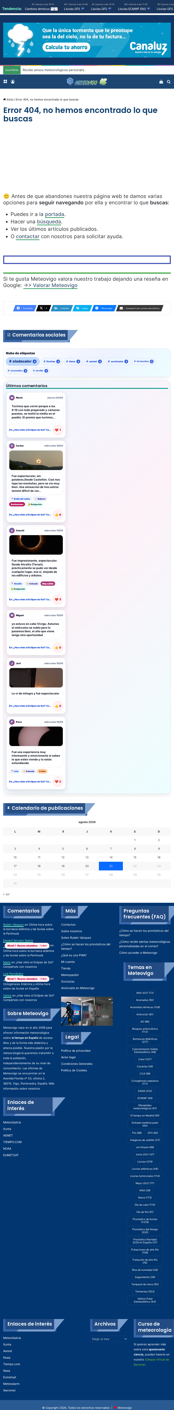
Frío (137, 1132)
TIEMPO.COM (12, 1142)
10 (15, 857)
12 (63, 857)
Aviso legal (68, 1057)
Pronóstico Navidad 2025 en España (145, 1241)
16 (158, 857)
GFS (153, 1132)
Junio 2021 (145, 1154)
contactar (27, 236)
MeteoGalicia (12, 1122)
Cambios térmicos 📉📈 (41, 9)
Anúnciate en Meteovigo (77, 988)
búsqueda (49, 222)
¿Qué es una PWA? (74, 955)
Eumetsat (9, 1377)
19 (63, 866)
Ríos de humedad (145, 1269)
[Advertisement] (87, 161)
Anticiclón (144, 1014)
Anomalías (145, 1000)
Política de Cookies (74, 1070)
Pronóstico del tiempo (145, 1231)
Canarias (145, 1066)
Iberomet (9, 1390)
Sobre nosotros (71, 931)
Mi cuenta (68, 961)
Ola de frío (145, 1211)
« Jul (6, 894)
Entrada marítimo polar (145, 1124)
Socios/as (67, 981)
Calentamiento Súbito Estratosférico (145, 1050)
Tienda (65, 968)
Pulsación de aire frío (145, 1261)
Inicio (9, 99)
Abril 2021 (145, 992)
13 (87, 857)
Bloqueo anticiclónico (145, 1030)
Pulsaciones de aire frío (145, 1251)
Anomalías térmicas (145, 1007)
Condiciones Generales (77, 1063)
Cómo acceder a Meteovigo (138, 952)
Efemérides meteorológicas (145, 1107)
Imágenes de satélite (145, 1140)
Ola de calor (145, 1204)
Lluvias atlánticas (145, 1168)
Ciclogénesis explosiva (145, 1082)
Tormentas (145, 1291)
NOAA (7, 1148)
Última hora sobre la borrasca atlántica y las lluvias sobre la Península (28, 929)
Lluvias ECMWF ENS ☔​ (134, 9)
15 (134, 857)
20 (87, 866)
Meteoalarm (11, 1383)
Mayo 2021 (145, 1183)
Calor (145, 1059)
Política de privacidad (75, 1050)
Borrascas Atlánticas (145, 1040)
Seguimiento (145, 1277)
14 (110, 857)
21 (110, 866)
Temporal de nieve (145, 1284)
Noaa (6, 1357)
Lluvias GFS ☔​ (74, 9)
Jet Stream (145, 1147)
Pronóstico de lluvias (145, 1221)
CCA (145, 1073)
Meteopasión (70, 975)
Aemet (7, 1351)
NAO (144, 1190)
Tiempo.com (11, 1364)
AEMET (8, 1135)
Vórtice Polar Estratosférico (145, 1300)
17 (15, 866)
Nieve (145, 1197)
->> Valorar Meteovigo (50, 285)
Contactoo (68, 924)
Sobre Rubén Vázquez (76, 937)
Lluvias (145, 1161)
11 (39, 857)
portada (54, 214)
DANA (145, 1091)
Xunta (7, 1129)
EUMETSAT (11, 1155)
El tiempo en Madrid (144, 1115)
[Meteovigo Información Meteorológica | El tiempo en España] (87, 81)
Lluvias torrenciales (145, 1176)
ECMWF (145, 1098)
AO (144, 1021)
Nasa (6, 1370)
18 (39, 866)
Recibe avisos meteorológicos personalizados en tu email (66, 70)
